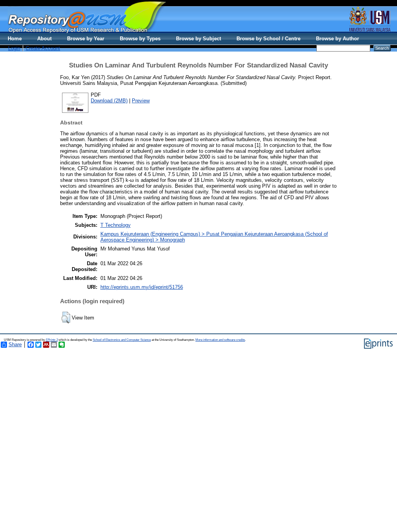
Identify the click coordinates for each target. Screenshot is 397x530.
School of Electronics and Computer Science (122, 340)
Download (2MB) (109, 101)
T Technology (115, 225)
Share (15, 344)
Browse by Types (140, 38)
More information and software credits (220, 340)
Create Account (43, 48)
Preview (141, 101)
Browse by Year (85, 38)
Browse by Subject (198, 38)
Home (15, 38)
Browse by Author (337, 38)
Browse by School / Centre (268, 38)
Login (14, 48)
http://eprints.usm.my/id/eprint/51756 (141, 287)
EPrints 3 (52, 340)
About (44, 38)
